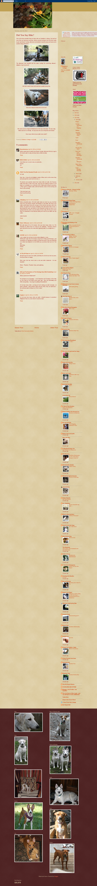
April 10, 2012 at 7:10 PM (31, 295)
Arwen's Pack (66, 614)
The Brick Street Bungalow (70, 307)
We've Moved (72, 396)
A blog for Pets (66, 273)
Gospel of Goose (67, 318)
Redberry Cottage (32, 6)
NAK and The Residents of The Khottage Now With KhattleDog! (37, 272)
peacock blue (66, 487)
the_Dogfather (66, 503)
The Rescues (66, 454)
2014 (75, 112)
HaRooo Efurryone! (73, 515)
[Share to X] (43, 139)
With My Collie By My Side (70, 603)
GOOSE (22, 235)
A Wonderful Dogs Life (69, 448)
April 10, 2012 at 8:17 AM (44, 172)
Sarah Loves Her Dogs (68, 525)
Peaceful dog (66, 329)
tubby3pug (23, 199)
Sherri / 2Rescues (24, 223)
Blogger (56, 876)
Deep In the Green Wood (69, 699)
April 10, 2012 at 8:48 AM (31, 235)
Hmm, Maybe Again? (74, 258)
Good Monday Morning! (78, 169)
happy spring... (72, 466)
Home (37, 328)
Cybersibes (66, 697)
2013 (75, 115)
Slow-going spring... (74, 286)
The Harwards (66, 547)
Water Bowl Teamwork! (79, 165)
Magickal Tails (66, 673)
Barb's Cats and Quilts (69, 433)
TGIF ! (77, 137)
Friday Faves (72, 363)
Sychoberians (66, 662)
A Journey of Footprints (69, 565)
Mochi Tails (66, 625)
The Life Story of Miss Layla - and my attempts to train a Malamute (71, 694)
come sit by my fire (68, 362)
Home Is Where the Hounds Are (71, 411)
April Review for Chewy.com (69, 450)
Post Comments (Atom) (27, 331)
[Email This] (40, 139)
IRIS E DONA (23, 160)
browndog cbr (66, 395)
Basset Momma (67, 581)
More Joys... (72, 308)
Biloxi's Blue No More (68, 514)
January (78, 179)
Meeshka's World (67, 245)
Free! (77, 140)
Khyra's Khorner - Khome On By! (71, 189)
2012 (75, 117)
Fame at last (72, 537)
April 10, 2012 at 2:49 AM (34, 149)
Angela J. (22, 295)
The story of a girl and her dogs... (71, 351)
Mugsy (77, 121)
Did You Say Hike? (79, 148)
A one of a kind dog (73, 477)
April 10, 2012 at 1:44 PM (37, 253)
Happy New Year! (67, 269)
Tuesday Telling (73, 190)
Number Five (72, 663)
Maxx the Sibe (66, 437)
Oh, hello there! (73, 526)
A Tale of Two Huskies (68, 406)
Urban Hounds (66, 498)
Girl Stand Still (66, 705)
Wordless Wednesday (79, 144)
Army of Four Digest (68, 267)
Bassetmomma (24, 149)
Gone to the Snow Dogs (69, 200)
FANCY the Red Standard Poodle (28, 172)
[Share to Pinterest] (46, 139)
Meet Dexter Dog (67, 536)
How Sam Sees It (67, 296)
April (77, 119)
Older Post (54, 328)
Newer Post (19, 328)
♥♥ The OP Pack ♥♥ (25, 253)
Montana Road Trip (73, 330)
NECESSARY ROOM (68, 465)
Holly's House (66, 554)
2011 (75, 182)
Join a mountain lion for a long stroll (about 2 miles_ (74, 226)
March (77, 173)
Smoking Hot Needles (68, 576)
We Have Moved (67, 499)
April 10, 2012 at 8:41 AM (36, 223)
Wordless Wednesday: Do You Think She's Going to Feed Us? (74, 457)
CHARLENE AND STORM (69, 687)
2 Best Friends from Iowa (69, 658)
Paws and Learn (67, 373)
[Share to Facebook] (44, 139)
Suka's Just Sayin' (67, 592)
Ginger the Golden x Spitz (69, 647)
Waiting (77, 130)
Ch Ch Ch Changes (74, 247)
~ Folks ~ (71, 341)
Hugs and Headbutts (67, 407)
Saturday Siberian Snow (78, 134)
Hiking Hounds (66, 256)
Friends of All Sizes (73, 319)
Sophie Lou (66, 636)
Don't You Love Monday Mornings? (79, 153)
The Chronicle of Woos (69, 234)
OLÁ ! (70, 385)
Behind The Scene (73, 648)
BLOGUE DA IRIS (67, 384)
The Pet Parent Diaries (68, 684)
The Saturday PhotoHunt (69, 340)
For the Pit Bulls (67, 422)
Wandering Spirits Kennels (70, 476)
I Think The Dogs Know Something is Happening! (74, 203)
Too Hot (71, 637)
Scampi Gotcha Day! (74, 674)
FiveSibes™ (66, 211)
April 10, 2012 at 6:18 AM (33, 160)
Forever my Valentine (74, 413)
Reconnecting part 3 (74, 615)
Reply (21, 155)
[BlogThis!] (42, 139)
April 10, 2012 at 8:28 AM (32, 199)
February (78, 176)
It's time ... (65, 577)
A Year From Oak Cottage (69, 702)
